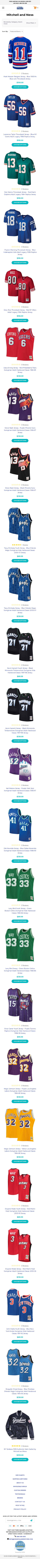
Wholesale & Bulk (20, 1486)
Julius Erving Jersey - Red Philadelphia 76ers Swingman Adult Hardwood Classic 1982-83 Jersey (20, 370)
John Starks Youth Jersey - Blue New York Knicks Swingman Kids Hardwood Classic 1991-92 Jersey (20, 1331)
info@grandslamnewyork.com (21, 1539)
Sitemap (20, 1557)
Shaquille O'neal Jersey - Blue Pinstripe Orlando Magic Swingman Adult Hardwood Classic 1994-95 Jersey (20, 1391)
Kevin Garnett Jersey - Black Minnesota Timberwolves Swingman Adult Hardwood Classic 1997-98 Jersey (20, 730)
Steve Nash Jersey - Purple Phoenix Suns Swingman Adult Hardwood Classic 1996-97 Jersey (20, 430)
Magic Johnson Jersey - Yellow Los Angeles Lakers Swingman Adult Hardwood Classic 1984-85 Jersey (20, 1151)
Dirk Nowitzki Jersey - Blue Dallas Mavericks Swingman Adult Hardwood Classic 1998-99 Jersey (20, 851)
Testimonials (20, 1494)
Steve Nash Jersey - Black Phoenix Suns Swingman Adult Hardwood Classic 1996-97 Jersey (20, 490)
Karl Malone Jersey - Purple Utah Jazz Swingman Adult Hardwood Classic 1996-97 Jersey (20, 790)
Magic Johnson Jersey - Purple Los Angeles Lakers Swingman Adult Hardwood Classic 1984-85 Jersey (20, 1091)
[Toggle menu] (5, 8)
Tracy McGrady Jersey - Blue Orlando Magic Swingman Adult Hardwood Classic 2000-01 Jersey (20, 610)
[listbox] (16, 31)
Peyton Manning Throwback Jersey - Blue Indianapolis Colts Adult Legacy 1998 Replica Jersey (20, 252)
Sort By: (5, 31)
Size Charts (20, 1475)
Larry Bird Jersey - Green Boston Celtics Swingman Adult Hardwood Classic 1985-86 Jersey (20, 971)
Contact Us (20, 1501)
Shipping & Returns (20, 1479)
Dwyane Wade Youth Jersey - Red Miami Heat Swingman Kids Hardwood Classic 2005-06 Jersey (20, 1211)
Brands (20, 1498)
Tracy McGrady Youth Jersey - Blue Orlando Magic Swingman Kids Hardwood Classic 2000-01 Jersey (20, 550)
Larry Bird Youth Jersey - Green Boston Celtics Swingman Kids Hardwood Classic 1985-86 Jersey (20, 911)
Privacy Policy (20, 1509)
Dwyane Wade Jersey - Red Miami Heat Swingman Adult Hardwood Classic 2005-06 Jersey (20, 1271)
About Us (20, 1483)
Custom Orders (20, 1490)
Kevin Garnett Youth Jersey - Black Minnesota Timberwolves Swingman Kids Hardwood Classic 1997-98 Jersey (20, 670)
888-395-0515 (23, 3)
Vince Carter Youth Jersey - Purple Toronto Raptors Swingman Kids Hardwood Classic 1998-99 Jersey (20, 1031)
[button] (20, 22)
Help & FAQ (20, 1505)
